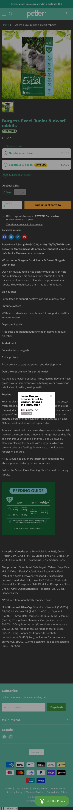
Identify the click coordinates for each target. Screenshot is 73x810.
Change (26, 413)
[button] (29, 410)
